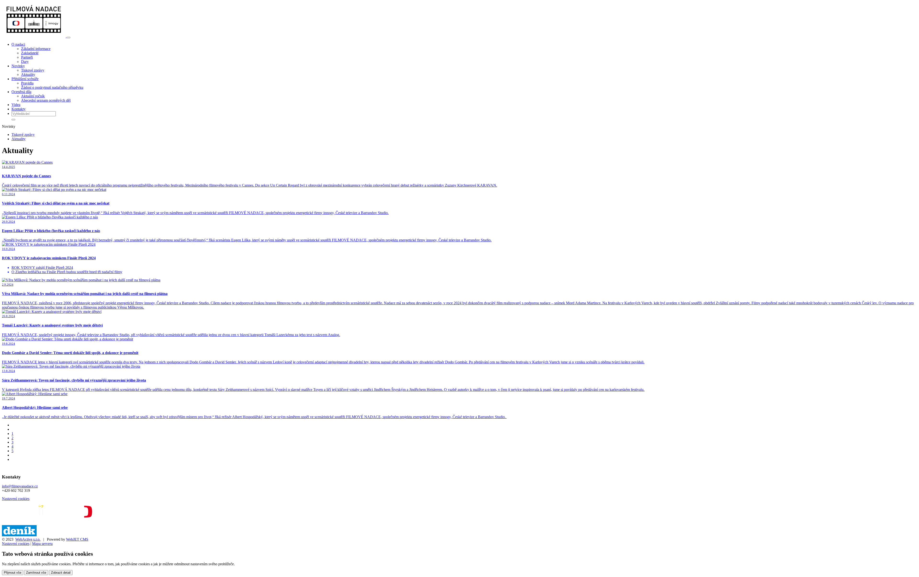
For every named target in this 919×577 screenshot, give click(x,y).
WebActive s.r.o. (27, 539)
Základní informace (35, 49)
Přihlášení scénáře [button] (25, 79)
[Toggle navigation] (68, 37)
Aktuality (28, 74)
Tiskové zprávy (32, 70)
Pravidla (27, 83)
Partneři (27, 57)
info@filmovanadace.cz (20, 486)
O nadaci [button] (18, 44)
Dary (25, 62)
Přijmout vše (12, 572)
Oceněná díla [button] (21, 92)
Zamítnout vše (36, 572)
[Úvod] (34, 36)
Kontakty (18, 109)
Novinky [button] (18, 66)
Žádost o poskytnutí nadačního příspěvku (52, 87)
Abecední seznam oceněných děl (46, 100)
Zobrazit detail (61, 572)
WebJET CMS (77, 539)
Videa (15, 105)
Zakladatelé (30, 53)
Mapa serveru (42, 544)
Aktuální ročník (33, 96)
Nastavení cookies (15, 499)
